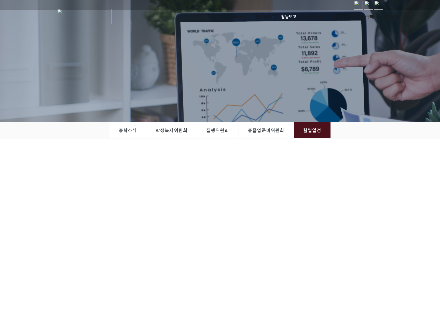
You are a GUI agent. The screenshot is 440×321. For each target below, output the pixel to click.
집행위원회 (217, 130)
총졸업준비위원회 (266, 130)
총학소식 (128, 130)
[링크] (358, 5)
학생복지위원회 (172, 130)
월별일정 (312, 130)
